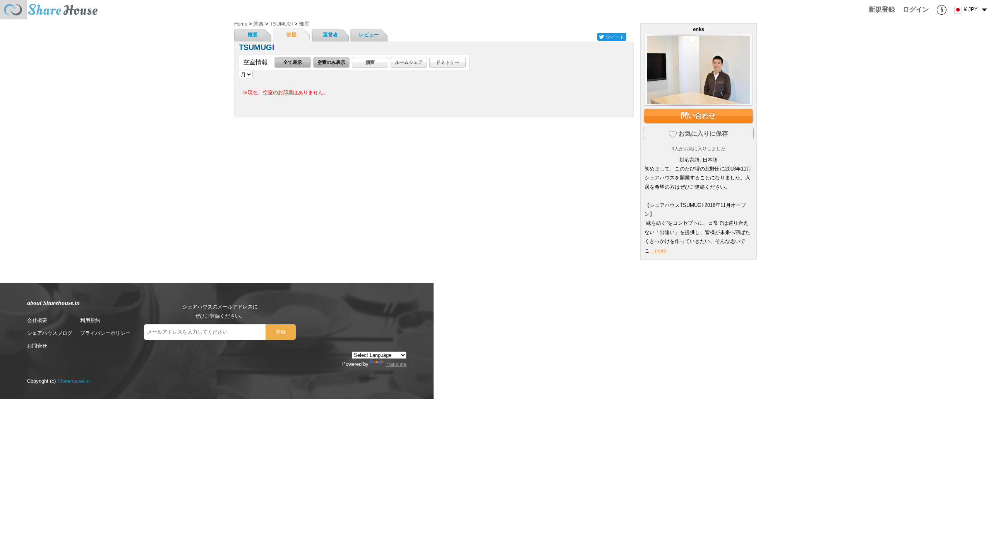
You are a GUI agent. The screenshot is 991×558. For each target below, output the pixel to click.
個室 (370, 62)
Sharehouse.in (73, 381)
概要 (253, 35)
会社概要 (37, 320)
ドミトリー (447, 62)
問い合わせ (698, 115)
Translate (396, 364)
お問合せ (37, 346)
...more (658, 250)
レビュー (369, 35)
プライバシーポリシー (105, 333)
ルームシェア (409, 62)
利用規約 (90, 320)
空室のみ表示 (331, 62)
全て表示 (292, 62)
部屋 (291, 35)
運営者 (330, 35)
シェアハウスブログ (49, 333)
